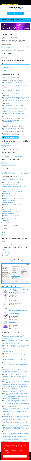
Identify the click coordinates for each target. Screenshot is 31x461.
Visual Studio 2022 (10, 50)
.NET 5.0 (3, 231)
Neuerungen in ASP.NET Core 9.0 (9, 69)
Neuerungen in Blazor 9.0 (8, 70)
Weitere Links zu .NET (5, 222)
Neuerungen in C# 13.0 (8, 67)
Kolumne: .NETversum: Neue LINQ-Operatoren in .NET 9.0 (15, 116)
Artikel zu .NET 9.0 (5, 143)
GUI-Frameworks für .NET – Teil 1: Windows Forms (14, 113)
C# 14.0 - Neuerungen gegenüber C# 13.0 (12, 369)
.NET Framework (4, 228)
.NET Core (3, 229)
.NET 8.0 (10, 38)
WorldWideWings (4, 163)
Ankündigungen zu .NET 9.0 (9, 189)
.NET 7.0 (3, 234)
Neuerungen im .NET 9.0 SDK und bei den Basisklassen (14, 66)
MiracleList (3, 162)
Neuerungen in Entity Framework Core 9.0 (11, 71)
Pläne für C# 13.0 (7, 217)
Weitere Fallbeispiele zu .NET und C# (8, 165)
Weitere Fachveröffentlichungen (11, 137)
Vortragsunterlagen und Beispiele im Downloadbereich (12, 156)
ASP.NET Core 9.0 (13, 46)
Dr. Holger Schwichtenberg (19, 292)
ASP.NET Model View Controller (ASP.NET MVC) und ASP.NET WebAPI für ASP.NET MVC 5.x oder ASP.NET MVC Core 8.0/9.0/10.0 (16, 347)
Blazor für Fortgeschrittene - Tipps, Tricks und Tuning (14, 384)
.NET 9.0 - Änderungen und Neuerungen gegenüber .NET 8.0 (16, 386)
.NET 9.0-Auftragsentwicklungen (7, 257)
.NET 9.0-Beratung (5, 252)
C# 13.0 (8, 46)
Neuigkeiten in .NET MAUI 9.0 (9, 213)
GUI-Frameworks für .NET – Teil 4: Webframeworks (14, 93)
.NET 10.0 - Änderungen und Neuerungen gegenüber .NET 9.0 (16, 367)
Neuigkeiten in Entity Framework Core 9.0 (12, 211)
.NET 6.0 (3, 232)
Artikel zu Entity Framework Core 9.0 (8, 146)
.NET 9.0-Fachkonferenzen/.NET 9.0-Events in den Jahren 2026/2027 (15, 173)
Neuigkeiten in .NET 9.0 (8, 208)
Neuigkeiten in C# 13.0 (8, 202)
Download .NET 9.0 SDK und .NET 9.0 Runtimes (13, 191)
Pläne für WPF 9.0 (7, 220)
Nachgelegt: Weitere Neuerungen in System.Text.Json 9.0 (15, 125)
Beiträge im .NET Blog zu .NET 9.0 (10, 184)
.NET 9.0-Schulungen (5, 254)
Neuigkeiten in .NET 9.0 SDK (9, 200)
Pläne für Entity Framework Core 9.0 (11, 215)
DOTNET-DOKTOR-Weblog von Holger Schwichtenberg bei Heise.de (14, 244)
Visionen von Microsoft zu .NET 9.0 (10, 197)
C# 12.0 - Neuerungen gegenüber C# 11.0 (12, 398)
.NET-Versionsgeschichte (6, 172)
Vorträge (3, 155)
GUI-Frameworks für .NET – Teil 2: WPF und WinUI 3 (14, 105)
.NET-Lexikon (4, 170)
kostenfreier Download (13, 262)
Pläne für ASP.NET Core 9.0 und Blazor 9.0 (12, 204)
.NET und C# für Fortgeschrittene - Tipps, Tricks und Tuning (15, 340)
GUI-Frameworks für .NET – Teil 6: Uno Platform (13, 82)
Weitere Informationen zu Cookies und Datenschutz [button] (13, 451)
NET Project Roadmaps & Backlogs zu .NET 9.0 (13, 198)
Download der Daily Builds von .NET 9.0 (11, 182)
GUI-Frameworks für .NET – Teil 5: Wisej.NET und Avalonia (15, 85)
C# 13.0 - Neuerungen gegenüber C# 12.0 (12, 388)
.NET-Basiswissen (7, 338)
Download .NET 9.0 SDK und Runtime (8, 56)
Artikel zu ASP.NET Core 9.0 (6, 145)
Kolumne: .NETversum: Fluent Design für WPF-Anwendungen (16, 97)
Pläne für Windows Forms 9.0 (9, 218)
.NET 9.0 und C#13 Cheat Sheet (10, 133)
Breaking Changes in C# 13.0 (9, 195)
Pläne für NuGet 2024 (7, 206)
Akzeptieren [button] (15, 456)
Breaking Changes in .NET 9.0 (9, 193)
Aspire (4, 362)
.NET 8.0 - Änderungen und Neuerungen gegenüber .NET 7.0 (16, 396)
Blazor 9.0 (21, 46)
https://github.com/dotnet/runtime (18, 49)
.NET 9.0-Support (4, 255)
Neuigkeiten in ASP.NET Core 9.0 (10, 209)
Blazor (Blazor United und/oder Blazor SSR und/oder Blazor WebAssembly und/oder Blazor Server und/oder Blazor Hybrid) (16, 355)
